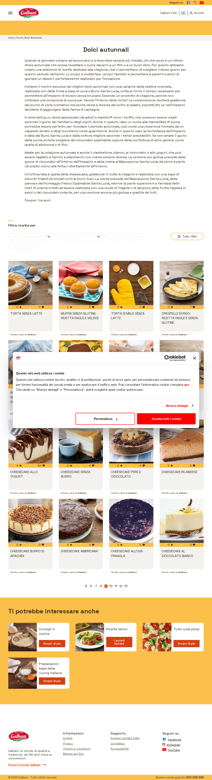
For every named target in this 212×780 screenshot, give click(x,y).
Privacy (68, 743)
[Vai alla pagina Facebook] (188, 2)
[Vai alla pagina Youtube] (202, 2)
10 (111, 586)
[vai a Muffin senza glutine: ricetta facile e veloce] (81, 283)
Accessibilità (120, 748)
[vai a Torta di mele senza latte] (131, 283)
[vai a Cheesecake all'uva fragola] (131, 521)
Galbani (12, 37)
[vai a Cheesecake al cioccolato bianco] (182, 521)
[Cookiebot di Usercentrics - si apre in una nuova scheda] (167, 358)
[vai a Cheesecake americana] (81, 521)
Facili (116, 236)
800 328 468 (195, 777)
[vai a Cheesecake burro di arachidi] (30, 521)
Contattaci (118, 743)
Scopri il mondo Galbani (24, 765)
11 (116, 586)
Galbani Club (168, 13)
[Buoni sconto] (184, 13)
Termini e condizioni (76, 748)
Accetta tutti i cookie (166, 419)
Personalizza (103, 419)
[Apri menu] (10, 13)
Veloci (135, 236)
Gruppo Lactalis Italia (125, 738)
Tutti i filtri (190, 236)
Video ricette (22, 246)
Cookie (67, 738)
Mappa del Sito (73, 754)
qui (186, 384)
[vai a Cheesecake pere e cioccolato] (131, 441)
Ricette (20, 37)
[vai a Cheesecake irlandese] (182, 441)
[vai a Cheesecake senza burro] (81, 441)
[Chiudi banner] (194, 358)
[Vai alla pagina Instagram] (195, 2)
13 (126, 586)
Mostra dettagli (177, 405)
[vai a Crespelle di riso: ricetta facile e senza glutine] (182, 283)
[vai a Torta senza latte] (30, 283)
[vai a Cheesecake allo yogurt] (30, 441)
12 (121, 586)
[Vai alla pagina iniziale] (28, 12)
